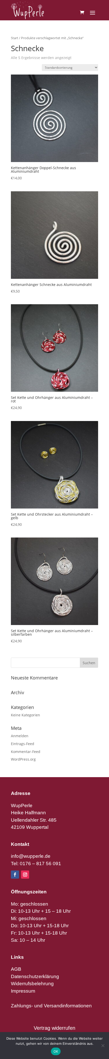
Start (14, 38)
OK (55, 1051)
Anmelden (19, 735)
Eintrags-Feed (22, 743)
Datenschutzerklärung (35, 976)
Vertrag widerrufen (54, 1028)
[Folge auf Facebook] (15, 875)
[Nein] (102, 1045)
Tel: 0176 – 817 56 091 (36, 863)
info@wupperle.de (30, 856)
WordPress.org (23, 759)
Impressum (23, 991)
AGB (16, 969)
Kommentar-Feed (25, 751)
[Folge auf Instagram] (25, 875)
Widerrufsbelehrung (32, 983)
